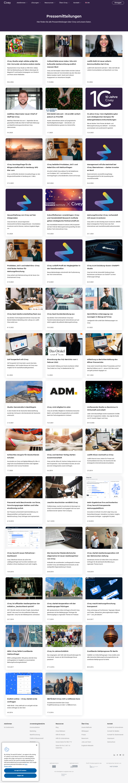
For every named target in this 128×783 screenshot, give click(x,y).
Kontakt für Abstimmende (115, 734)
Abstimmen (21, 3)
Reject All (20, 775)
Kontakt (76, 3)
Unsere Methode (87, 727)
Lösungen (35, 3)
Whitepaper (85, 731)
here (26, 764)
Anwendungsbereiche (37, 724)
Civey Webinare (60, 731)
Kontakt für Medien (113, 731)
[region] (20, 761)
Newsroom (85, 738)
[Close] (36, 745)
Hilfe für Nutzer (60, 734)
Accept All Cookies (20, 770)
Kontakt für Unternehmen (115, 727)
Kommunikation (35, 727)
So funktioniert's (9, 727)
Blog (57, 727)
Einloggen (118, 3)
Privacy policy (8, 766)
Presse (84, 734)
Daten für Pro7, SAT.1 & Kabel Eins (63, 747)
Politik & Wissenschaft (37, 738)
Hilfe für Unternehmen (62, 738)
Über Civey (63, 3)
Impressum (110, 738)
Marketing (33, 731)
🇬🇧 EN (87, 3)
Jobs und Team (86, 742)
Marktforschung (35, 734)
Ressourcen (49, 3)
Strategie (32, 742)
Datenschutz (111, 742)
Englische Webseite (87, 745)
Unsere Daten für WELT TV (64, 742)
